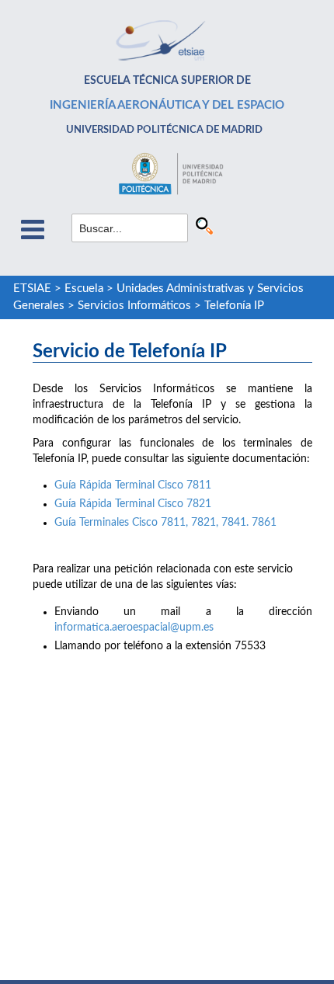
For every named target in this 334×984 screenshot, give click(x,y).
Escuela (83, 288)
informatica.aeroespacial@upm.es (134, 627)
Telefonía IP (234, 305)
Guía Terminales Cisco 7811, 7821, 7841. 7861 (165, 522)
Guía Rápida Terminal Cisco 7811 (132, 485)
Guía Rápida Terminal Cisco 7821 (132, 504)
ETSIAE (32, 288)
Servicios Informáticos (134, 305)
